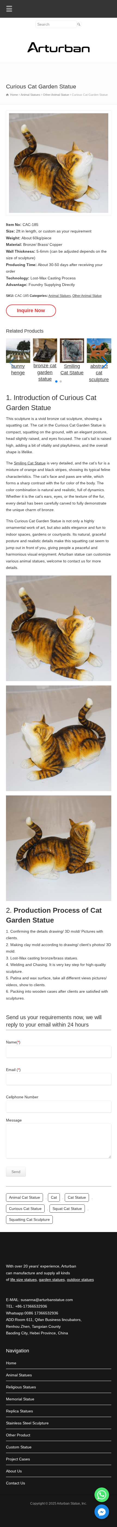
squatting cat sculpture (29, 1219)
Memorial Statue (20, 1399)
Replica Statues (19, 1411)
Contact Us (15, 1483)
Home (11, 1363)
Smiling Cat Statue (30, 463)
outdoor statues (80, 1279)
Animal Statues (59, 296)
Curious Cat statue (25, 1208)
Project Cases (18, 1459)
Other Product (18, 1435)
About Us (14, 1471)
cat (54, 1197)
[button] (105, 363)
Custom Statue (19, 1447)
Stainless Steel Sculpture (27, 1423)
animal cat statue (24, 1197)
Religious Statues (21, 1387)
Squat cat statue (67, 1208)
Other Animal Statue (87, 296)
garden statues (52, 1279)
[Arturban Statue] (58, 51)
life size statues (23, 1279)
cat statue (77, 1197)
